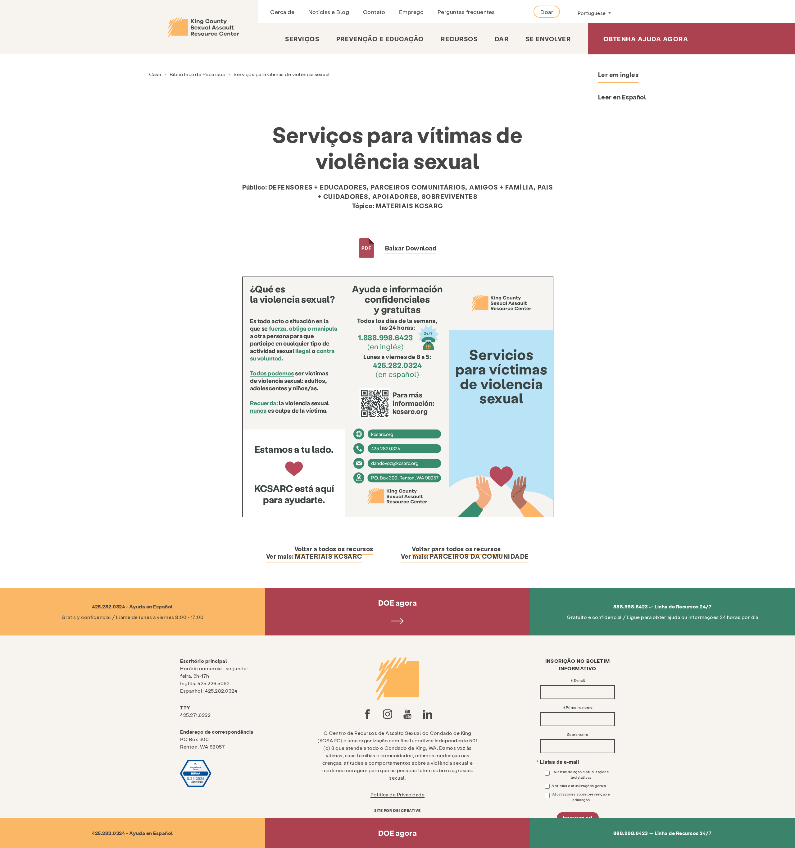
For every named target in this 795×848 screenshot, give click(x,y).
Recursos (459, 39)
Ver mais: (314, 556)
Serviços (302, 39)
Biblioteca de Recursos (197, 74)
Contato (374, 11)
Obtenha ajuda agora (645, 39)
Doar (546, 11)
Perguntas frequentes (466, 11)
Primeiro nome (579, 707)
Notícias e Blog (328, 11)
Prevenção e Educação (380, 39)
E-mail (579, 680)
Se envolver (548, 39)
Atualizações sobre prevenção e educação (581, 797)
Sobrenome (577, 734)
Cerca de (282, 11)
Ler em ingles (618, 74)
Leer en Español (622, 97)
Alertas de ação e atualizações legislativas (581, 774)
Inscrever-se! (578, 818)
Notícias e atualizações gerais (579, 785)
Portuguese (592, 13)
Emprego (411, 11)
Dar (502, 39)
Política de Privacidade (397, 794)
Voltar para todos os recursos (456, 548)
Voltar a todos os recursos (333, 548)
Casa (155, 74)
